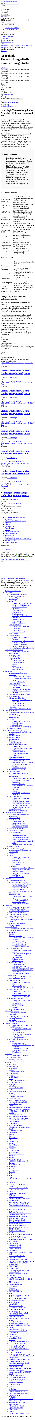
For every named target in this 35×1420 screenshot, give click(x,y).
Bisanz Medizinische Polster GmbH (20, 1109)
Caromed (11, 1134)
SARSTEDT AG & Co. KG (17, 1343)
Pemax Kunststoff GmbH (16, 1315)
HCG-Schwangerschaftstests (21, 691)
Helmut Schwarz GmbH (16, 1223)
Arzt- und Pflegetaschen (16, 598)
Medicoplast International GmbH (19, 1270)
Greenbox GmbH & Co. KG (17, 1215)
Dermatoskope (16, 612)
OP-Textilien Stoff (14, 895)
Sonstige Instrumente (15, 809)
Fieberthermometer (18, 619)
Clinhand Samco (14, 1141)
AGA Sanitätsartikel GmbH (17, 1071)
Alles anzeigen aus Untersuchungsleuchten (19, 965)
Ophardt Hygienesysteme (16, 1300)
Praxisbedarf (8, 592)
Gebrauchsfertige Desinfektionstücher (18, 751)
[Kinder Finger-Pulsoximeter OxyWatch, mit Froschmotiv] (17, 465)
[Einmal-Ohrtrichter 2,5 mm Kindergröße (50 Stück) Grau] (17, 364)
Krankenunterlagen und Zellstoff (19, 1016)
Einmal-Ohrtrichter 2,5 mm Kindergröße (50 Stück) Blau (15, 432)
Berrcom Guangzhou (15, 1104)
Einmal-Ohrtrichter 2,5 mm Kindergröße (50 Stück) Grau (15, 372)
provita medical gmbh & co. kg (18, 1324)
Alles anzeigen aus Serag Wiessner (23, 868)
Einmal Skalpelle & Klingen (21, 803)
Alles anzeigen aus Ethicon (20, 857)
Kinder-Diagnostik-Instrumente (22, 616)
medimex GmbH (14, 1272)
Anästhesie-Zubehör (15, 1057)
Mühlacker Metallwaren (16, 1291)
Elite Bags (12, 1182)
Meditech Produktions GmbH (18, 1274)
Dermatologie (13, 600)
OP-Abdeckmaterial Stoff (20, 900)
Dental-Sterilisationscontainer (21, 839)
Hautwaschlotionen (14, 737)
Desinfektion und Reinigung (13, 730)
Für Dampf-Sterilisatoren (20, 825)
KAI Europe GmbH (15, 1247)
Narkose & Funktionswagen (21, 995)
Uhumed (11, 1388)
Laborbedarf (8, 671)
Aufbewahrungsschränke (16, 1009)
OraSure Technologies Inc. (17, 1302)
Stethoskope (16, 617)
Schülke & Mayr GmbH (16, 1347)
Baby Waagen (16, 955)
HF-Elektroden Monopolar (20, 946)
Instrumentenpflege (14, 818)
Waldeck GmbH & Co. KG (17, 1402)
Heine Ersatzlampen (18, 623)
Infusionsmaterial (14, 718)
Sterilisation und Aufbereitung (14, 812)
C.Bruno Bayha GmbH (16, 1130)
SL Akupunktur (17, 667)
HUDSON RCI (13, 1232)
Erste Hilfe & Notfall (11, 1023)
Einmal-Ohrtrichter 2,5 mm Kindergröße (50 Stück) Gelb (15, 412)
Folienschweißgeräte (15, 846)
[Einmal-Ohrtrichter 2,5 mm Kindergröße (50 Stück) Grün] (17, 385)
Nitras (10, 1293)
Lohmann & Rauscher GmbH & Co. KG (21, 1261)
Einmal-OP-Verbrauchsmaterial (22, 891)
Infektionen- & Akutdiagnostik (21, 689)
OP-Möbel (15, 1007)
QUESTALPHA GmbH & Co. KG (19, 1325)
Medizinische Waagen (15, 948)
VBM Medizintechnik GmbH (18, 1393)
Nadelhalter (16, 787)
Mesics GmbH (13, 1286)
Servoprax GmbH (14, 1358)
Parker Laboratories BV (16, 1309)
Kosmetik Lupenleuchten (20, 644)
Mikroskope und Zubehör (16, 698)
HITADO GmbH (14, 1229)
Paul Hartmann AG (14, 1311)
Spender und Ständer (15, 728)
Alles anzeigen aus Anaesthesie (18, 1055)
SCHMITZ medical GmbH (17, 1345)
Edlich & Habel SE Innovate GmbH (20, 1179)
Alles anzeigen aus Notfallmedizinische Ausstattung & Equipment (23, 1044)
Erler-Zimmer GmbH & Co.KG (18, 1188)
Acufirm (11, 1070)
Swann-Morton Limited (16, 1383)
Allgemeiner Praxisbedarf (16, 596)
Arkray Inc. (12, 1086)
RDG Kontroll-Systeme (16, 830)
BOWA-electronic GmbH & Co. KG (20, 1118)
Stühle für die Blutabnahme (17, 979)
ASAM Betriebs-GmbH (16, 1088)
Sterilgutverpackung (15, 819)
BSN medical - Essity (15, 1125)
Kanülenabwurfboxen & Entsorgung (20, 726)
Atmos (11, 1093)
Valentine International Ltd (17, 1391)
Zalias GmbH (13, 1409)
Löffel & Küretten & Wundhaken (22, 785)
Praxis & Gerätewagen (15, 989)
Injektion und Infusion (11, 710)
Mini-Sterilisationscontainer (20, 837)
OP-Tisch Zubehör (18, 1005)
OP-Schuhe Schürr (14, 893)
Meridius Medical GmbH (16, 1284)
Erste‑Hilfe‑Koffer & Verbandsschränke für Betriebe (21, 1033)
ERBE (11, 1186)
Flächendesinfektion (15, 743)
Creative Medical (14, 1150)
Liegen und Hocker (15, 980)
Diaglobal (12, 1156)
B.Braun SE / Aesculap (16, 1097)
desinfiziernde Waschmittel (17, 769)
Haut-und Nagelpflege (19, 642)
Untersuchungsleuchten (16, 962)
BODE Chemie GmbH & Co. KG (19, 1111)
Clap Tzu (11, 1139)
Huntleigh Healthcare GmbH (17, 1238)
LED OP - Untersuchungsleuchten (23, 968)
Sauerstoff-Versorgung (15, 1018)
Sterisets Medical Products (17, 1379)
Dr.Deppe (12, 1166)
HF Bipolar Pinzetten (18, 941)
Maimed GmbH (13, 1265)
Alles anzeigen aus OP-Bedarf (18, 880)
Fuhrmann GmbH (14, 1200)
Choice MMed (13, 1138)
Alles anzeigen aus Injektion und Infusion (21, 712)
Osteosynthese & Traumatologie (18, 810)
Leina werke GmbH (15, 1257)
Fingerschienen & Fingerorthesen (19, 911)
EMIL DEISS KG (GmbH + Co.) (19, 1184)
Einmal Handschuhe (15, 625)
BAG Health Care (14, 1098)
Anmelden (11, 24)
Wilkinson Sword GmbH (16, 1406)
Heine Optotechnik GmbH (17, 1220)
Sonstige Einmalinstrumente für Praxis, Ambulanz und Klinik (22, 806)
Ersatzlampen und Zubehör (20, 973)
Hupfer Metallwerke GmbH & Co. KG (21, 1240)
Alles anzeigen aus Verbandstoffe (19, 907)
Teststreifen (12, 675)
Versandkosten (8, 95)
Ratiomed (11, 1327)
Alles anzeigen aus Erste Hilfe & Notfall (21, 1025)
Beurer (11, 1105)
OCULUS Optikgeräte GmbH (18, 1299)
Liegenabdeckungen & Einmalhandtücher (21, 648)
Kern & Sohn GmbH (15, 1248)
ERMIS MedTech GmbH (16, 1189)
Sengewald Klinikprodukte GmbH (19, 1354)
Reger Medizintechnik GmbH (18, 1331)
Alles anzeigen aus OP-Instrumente (23, 778)
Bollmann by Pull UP (15, 1114)
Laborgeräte (12, 707)
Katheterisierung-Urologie (17, 1021)
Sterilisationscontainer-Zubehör (22, 844)
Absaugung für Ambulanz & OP (18, 930)
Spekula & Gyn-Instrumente (21, 793)
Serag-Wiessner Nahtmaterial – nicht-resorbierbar (21, 870)
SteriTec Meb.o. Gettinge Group (18, 1381)
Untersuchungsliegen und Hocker (22, 987)
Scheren (14, 791)
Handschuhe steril (17, 630)
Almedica (11, 1075)
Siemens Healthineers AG (16, 1361)
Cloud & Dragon (14, 1145)
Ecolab (11, 1177)
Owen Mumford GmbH (16, 1306)
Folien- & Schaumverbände (17, 912)
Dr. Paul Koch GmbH (15, 1164)
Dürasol (11, 1175)
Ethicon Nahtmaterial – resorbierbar (19, 863)
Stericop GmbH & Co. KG (17, 1375)
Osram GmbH (13, 1304)
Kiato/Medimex (13, 1250)
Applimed (12, 1084)
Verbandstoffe (9, 905)
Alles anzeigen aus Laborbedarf (18, 673)
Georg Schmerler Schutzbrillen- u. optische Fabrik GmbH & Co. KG (19, 1203)
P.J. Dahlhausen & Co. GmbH (18, 1307)
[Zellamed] (4, 68)
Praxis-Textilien (13, 634)
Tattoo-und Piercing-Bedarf (13, 918)
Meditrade (12, 1275)
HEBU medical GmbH (16, 1218)
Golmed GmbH (13, 1211)
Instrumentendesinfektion (16, 757)
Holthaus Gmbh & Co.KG (17, 1231)
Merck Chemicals (14, 1282)
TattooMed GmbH (14, 1384)
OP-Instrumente (13, 777)
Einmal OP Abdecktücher (20, 887)
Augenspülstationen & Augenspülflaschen (19, 1037)
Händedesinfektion (14, 735)
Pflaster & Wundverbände (16, 916)
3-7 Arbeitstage (12, 377)
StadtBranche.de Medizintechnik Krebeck (13, 578)
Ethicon (11, 855)
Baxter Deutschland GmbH (17, 1100)
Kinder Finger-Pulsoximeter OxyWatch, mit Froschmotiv (15, 472)
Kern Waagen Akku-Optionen (21, 954)
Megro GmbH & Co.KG (16, 1277)
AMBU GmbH (13, 1077)
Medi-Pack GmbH (14, 1268)
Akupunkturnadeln (14, 659)
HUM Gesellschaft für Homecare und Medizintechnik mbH (20, 1235)
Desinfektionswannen (19, 768)
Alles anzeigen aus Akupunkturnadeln (18, 661)
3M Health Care (13, 1066)
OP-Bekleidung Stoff (18, 902)
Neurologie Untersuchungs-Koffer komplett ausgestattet (15, 494)
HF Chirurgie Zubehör (15, 936)
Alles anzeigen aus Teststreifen (21, 676)
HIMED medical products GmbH (19, 1227)
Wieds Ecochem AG (15, 1404)
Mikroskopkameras (18, 705)
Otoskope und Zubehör (19, 607)
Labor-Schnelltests (14, 684)
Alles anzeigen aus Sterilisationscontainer (19, 835)
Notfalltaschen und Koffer (20, 1048)
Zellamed (11, 1411)
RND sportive (13, 1334)
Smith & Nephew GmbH (16, 1366)
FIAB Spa (12, 1195)
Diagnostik (12, 601)
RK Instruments (13, 1332)
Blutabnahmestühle (14, 716)
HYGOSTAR (13, 1241)
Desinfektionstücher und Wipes (18, 744)
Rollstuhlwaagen (17, 959)
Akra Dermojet (13, 1073)
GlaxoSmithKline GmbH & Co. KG (20, 1209)
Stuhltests (15, 693)
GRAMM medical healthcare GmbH (20, 1213)
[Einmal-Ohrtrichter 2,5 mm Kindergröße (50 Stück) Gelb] (17, 405)
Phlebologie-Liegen (18, 986)
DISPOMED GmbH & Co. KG (18, 1161)
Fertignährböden (14, 696)
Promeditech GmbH (15, 1322)
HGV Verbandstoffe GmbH (17, 1225)
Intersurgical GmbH (15, 1245)
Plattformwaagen (17, 961)
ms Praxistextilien (14, 1290)
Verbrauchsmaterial (14, 925)
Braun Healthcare (14, 1122)
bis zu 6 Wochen (13, 102)
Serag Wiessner (13, 866)
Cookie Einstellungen (11, 542)
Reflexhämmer (16, 621)
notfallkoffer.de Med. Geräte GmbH (20, 1295)
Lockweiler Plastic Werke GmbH (19, 1259)
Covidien (11, 1148)
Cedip (10, 1136)
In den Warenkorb (18, 99)
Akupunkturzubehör (15, 655)
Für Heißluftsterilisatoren (20, 827)
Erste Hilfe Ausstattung (16, 1027)
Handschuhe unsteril (18, 632)
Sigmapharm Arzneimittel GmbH (19, 1363)
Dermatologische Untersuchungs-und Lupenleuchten (22, 970)
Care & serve (13, 1132)
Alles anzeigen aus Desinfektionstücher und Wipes (22, 747)
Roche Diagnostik (14, 1336)
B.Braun (11, 853)
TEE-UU (11, 1386)
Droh (10, 1173)
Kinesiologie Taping (15, 657)
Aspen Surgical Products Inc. (17, 1091)
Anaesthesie (8, 1054)
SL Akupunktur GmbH (16, 1365)
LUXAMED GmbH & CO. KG (18, 1263)
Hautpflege (12, 741)
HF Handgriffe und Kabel (20, 943)
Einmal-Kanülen (17, 723)
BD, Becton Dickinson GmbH (18, 1102)
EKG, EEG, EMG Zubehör (21, 605)
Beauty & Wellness (14, 635)
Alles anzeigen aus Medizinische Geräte (21, 928)
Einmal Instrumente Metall (20, 802)
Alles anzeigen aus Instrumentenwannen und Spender (22, 761)
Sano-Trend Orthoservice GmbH (19, 1341)
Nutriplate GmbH (14, 1297)
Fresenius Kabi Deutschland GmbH (20, 1198)
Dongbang (12, 1163)
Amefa (11, 1079)
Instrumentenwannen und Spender (19, 759)
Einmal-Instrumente (15, 796)
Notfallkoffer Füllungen (19, 1050)
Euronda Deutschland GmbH (18, 1193)
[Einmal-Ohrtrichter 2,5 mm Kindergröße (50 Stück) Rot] (17, 445)
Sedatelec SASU (14, 1350)
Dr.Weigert (12, 1172)
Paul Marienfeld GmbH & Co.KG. (19, 1313)
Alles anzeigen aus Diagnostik (21, 603)
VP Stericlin (12, 1397)
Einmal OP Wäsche (18, 889)
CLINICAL (12, 1143)
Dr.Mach (11, 1168)
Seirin (14, 666)
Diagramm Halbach (15, 1159)
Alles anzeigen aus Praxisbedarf (18, 594)
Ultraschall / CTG (17, 610)
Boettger (11, 1113)
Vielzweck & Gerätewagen (20, 996)
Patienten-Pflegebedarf (12, 1011)
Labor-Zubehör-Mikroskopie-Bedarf (20, 709)
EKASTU (12, 1181)
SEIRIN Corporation (15, 1352)
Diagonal (11, 1157)
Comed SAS (12, 1147)
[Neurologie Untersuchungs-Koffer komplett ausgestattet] (17, 487)
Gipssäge (11, 934)
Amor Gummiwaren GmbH (17, 1080)
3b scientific (12, 1064)
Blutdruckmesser (17, 614)
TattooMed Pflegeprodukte (17, 923)
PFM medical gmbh (15, 1316)
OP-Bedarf (8, 878)
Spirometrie (16, 608)
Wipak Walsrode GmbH (16, 1408)
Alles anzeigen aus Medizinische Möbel (21, 977)
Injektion (11, 719)
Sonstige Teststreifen (18, 682)
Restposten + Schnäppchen (13, 591)
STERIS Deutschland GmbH (18, 1377)
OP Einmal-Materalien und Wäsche (19, 882)
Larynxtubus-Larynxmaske (17, 1061)
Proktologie (16, 794)
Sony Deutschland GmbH (16, 1370)
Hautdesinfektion (14, 739)
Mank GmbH (13, 1266)
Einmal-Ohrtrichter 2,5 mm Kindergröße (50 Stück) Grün (15, 392)
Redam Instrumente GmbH (17, 1329)
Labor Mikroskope (18, 703)
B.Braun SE (12, 1095)
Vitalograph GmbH (14, 1395)
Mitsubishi (12, 1288)
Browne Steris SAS (15, 1123)
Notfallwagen (16, 1052)
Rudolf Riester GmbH (15, 1338)
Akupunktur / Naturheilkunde (14, 650)
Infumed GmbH (13, 1243)
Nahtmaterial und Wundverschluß (15, 848)
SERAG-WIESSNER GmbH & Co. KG (21, 1356)
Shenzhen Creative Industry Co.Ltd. (20, 1359)
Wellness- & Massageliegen (20, 646)
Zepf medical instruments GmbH (19, 1413)
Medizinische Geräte (11, 927)
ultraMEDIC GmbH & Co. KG (18, 1390)
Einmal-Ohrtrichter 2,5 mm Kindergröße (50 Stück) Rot (15, 452)
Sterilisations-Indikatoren (16, 828)
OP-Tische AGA (17, 1004)
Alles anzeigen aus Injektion (21, 721)
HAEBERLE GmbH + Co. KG (18, 1216)
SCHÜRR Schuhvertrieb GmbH (19, 1349)
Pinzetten (15, 789)
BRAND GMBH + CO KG (17, 1120)
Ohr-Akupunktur (17, 669)
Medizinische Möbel (11, 975)
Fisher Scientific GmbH (16, 1197)
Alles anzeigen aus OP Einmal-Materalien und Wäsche (22, 885)
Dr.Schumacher (13, 1170)
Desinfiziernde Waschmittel (20, 903)
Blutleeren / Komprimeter (16, 1059)
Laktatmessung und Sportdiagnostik (20, 694)
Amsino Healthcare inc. (16, 1082)
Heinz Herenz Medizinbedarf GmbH (20, 1222)
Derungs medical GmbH (16, 1154)
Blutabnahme (13, 714)
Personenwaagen (17, 957)
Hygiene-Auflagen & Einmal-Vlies (23, 641)
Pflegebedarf (12, 1020)
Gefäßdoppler (13, 932)
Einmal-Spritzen (17, 725)
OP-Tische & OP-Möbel (16, 998)
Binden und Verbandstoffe (17, 909)
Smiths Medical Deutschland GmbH (20, 1368)
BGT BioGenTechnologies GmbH (19, 1107)
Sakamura (12, 1340)
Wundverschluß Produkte (16, 877)
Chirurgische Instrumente (12, 771)
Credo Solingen (13, 1152)
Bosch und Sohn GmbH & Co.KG (19, 1116)
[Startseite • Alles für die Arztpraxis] (9, 1)
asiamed (14, 664)
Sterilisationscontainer (15, 832)
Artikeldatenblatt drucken (8, 106)
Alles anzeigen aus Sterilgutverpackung (18, 822)
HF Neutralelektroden (19, 945)
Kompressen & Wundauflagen (18, 914)
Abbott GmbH (13, 1068)
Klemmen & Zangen (18, 784)
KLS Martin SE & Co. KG (17, 1256)
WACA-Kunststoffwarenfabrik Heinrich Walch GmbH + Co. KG (21, 1399)
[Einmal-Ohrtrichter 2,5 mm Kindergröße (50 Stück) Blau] (17, 425)
